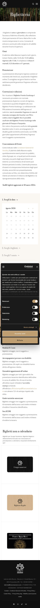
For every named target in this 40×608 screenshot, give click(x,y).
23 (32, 229)
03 (20, 238)
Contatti (6, 591)
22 (28, 229)
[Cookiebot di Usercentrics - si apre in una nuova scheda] (25, 267)
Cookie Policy (7, 593)
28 (24, 233)
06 (32, 238)
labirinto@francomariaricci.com (12, 585)
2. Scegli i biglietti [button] (10, 248)
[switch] (35, 307)
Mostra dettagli (29, 327)
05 (28, 238)
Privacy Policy (31, 591)
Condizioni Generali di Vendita (18, 591)
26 (16, 233)
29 (28, 233)
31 (7, 238)
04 (24, 238)
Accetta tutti (20, 333)
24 (7, 233)
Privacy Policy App (17, 593)
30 (32, 233)
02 (16, 238)
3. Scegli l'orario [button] (9, 255)
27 (20, 233)
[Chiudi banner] (37, 267)
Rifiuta (20, 340)
